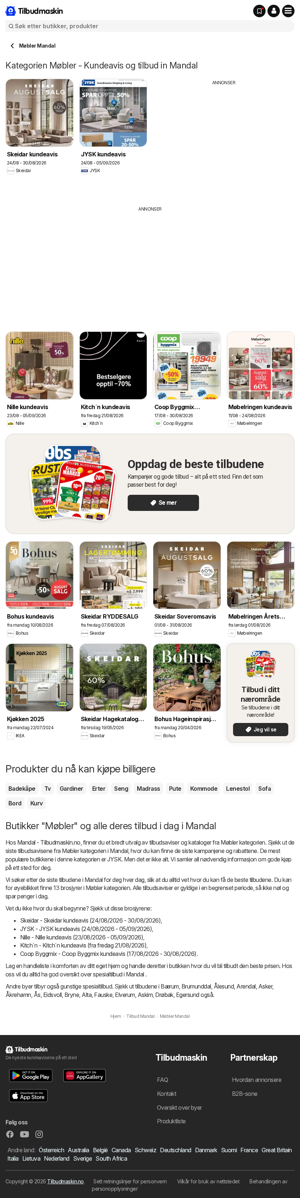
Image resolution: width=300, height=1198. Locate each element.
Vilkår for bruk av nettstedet (208, 1181)
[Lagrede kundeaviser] (259, 11)
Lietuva (31, 1158)
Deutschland (175, 1150)
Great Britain (277, 1150)
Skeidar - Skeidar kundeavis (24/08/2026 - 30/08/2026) (90, 920)
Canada (121, 1150)
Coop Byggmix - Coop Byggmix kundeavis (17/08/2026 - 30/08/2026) (108, 953)
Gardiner (71, 788)
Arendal (245, 986)
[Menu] (288, 11)
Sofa (264, 788)
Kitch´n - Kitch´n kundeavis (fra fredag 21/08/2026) (83, 945)
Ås (37, 994)
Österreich (51, 1150)
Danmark (206, 1150)
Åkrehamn (18, 994)
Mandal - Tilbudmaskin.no (48, 842)
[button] (273, 11)
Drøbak (164, 994)
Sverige (82, 1158)
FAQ (162, 1079)
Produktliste (171, 1121)
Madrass (148, 788)
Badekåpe (21, 788)
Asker (265, 986)
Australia (78, 1150)
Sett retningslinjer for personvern (130, 1181)
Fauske (103, 994)
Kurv (36, 803)
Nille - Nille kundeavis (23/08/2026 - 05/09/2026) (81, 937)
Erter (98, 788)
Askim (145, 994)
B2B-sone (245, 1093)
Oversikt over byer (179, 1107)
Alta (86, 994)
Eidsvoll (52, 994)
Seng (121, 788)
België (100, 1150)
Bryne (71, 994)
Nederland (56, 1158)
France (249, 1150)
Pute (175, 788)
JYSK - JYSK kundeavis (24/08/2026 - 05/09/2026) (86, 928)
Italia (13, 1158)
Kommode (203, 788)
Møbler (229, 842)
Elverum (125, 994)
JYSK (114, 859)
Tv (47, 788)
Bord (15, 803)
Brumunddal (196, 986)
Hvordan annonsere (256, 1079)
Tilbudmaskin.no (65, 1181)
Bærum (170, 986)
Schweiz (145, 1150)
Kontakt (166, 1093)
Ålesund (224, 986)
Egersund (187, 994)
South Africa (111, 1158)
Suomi (229, 1150)
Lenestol (238, 788)
